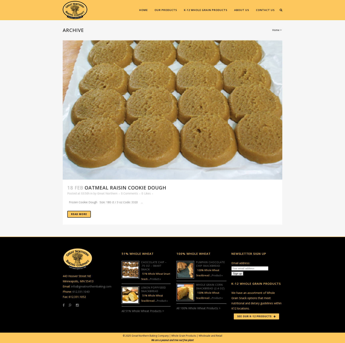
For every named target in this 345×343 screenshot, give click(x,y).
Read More (79, 214)
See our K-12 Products (254, 316)
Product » (155, 279)
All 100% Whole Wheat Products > (198, 308)
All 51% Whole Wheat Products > (143, 311)
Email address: (240, 263)
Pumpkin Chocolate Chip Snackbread (210, 264)
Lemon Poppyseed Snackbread (153, 289)
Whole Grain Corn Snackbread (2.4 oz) (210, 286)
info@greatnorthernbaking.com (91, 286)
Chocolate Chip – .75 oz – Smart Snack (154, 266)
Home (276, 30)
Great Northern (107, 193)
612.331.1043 (81, 291)
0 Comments (129, 193)
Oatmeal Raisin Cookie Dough (125, 187)
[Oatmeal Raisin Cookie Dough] (172, 110)
